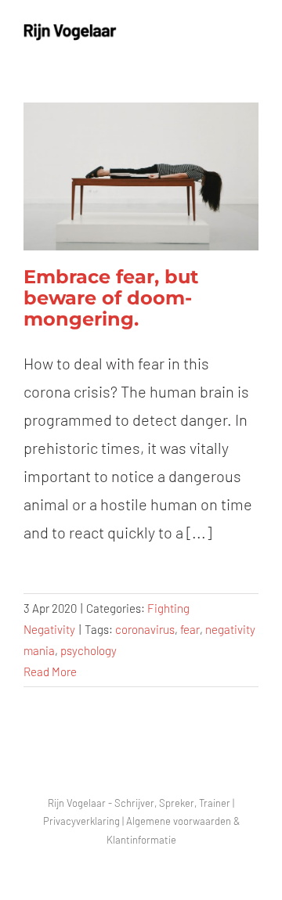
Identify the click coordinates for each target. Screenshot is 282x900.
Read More (50, 671)
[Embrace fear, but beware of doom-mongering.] (141, 176)
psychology (88, 650)
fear (190, 629)
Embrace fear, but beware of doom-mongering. (111, 297)
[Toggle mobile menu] (252, 31)
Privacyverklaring (81, 821)
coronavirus (145, 629)
